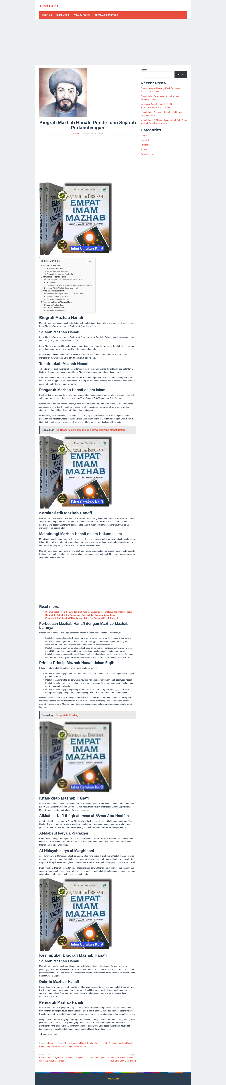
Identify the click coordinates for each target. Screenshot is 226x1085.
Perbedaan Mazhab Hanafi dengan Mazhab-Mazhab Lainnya (69, 285)
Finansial (145, 139)
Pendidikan (146, 144)
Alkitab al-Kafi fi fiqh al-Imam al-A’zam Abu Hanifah (65, 293)
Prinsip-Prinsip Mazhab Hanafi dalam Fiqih (62, 288)
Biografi (51, 1043)
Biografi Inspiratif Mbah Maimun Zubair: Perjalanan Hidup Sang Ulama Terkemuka (113, 1057)
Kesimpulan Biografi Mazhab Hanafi (58, 302)
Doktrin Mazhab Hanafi (55, 307)
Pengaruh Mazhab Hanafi (56, 310)
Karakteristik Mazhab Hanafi (54, 276)
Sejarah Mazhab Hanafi (55, 268)
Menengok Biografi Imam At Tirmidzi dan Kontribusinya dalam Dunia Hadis (159, 106)
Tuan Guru (48, 6)
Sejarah (144, 149)
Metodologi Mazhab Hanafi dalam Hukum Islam (64, 279)
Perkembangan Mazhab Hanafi (53, 1046)
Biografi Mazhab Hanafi (52, 265)
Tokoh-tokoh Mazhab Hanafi (57, 271)
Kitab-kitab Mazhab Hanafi (54, 290)
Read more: (51, 282)
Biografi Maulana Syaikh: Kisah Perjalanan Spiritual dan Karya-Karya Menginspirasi (62, 1057)
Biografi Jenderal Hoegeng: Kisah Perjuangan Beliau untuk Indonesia (161, 90)
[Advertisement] (113, 42)
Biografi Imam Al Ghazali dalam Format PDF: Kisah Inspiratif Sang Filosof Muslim (164, 121)
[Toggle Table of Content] (88, 261)
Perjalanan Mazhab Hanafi (120, 1043)
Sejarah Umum (147, 154)
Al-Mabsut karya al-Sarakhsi (57, 296)
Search (144, 69)
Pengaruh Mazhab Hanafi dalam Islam (61, 274)
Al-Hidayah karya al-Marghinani (58, 299)
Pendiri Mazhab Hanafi (97, 1043)
